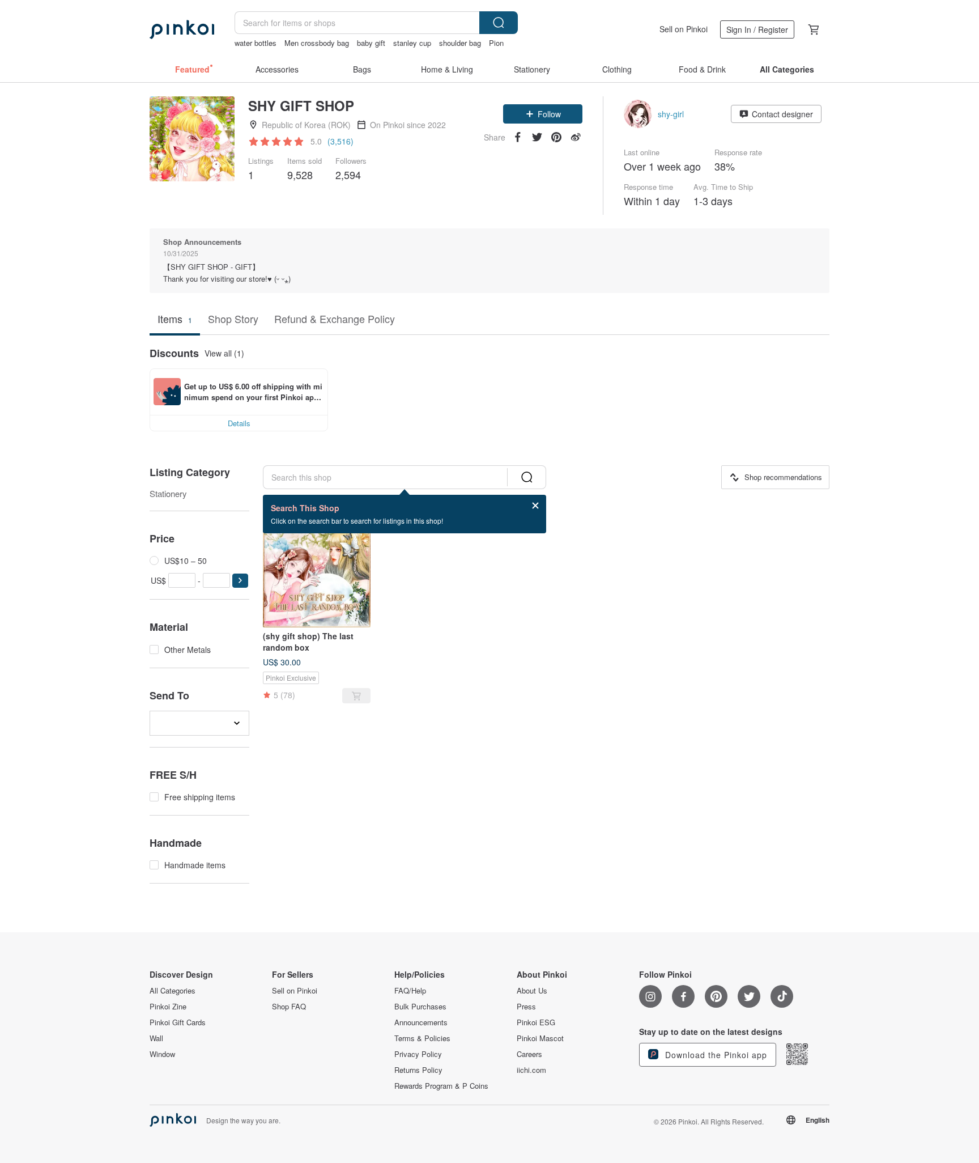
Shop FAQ (289, 1007)
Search (498, 22)
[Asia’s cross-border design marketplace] (182, 29)
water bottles (255, 42)
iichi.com (531, 1070)
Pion (496, 42)
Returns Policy (418, 1070)
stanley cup (412, 42)
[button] (542, 114)
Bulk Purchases (420, 1007)
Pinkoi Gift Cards (178, 1022)
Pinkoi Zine (168, 1007)
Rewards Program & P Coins (441, 1086)
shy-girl (671, 114)
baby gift (371, 42)
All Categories (172, 991)
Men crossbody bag (316, 42)
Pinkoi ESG (536, 1022)
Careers (529, 1054)
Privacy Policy (418, 1054)
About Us (532, 991)
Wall (156, 1038)
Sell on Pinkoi (683, 29)
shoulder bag (460, 42)
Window (162, 1054)
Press (526, 1007)
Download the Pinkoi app (714, 1054)
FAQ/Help (410, 991)
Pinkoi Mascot (540, 1038)
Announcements (421, 1022)
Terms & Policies (422, 1038)
